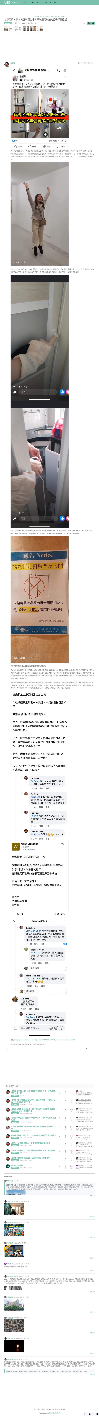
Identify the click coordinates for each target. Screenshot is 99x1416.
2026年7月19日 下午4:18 (26, 1104)
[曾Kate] (77, 1165)
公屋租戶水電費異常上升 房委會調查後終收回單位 (30, 1143)
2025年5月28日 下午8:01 (26, 1152)
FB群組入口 (38, 16)
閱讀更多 (92, 1196)
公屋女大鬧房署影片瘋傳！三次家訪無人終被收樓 (30, 1158)
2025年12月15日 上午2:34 (85, 1165)
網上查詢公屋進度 (48, 16)
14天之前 (22, 1095)
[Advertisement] (49, 47)
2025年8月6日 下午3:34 (26, 1131)
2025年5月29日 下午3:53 (26, 1145)
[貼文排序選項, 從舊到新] (84, 23)
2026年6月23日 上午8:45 (26, 1113)
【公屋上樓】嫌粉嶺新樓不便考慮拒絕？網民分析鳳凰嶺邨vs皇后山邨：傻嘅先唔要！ (33, 1110)
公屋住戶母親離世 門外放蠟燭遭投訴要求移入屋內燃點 (33, 1150)
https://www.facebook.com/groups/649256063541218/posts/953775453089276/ (45, 1040)
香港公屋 (13, 63)
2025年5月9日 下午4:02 (26, 1160)
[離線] (7, 64)
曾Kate (9, 1263)
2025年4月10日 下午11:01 (26, 1167)
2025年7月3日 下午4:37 (26, 1137)
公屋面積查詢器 (59, 16)
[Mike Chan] (8, 1166)
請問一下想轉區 (17, 1165)
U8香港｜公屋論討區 (53, 1413)
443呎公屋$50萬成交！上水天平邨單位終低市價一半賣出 (33, 1135)
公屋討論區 (16, 3)
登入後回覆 (91, 23)
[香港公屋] (8, 1092)
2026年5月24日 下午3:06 (26, 1122)
